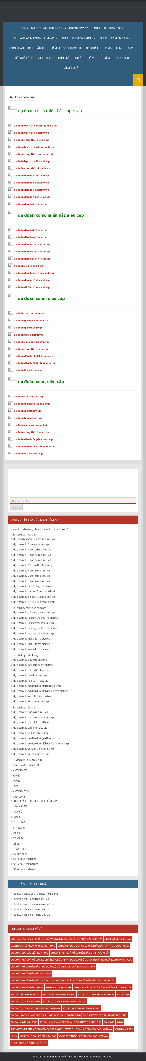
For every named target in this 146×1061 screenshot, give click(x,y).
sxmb (119, 1022)
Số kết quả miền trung (25, 863)
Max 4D (17, 816)
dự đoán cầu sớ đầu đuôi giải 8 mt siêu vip (37, 685)
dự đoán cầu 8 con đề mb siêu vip (32, 559)
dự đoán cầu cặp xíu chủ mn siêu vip (33, 717)
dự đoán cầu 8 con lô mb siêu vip (31, 581)
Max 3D (17, 811)
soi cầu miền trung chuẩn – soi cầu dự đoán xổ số (54, 28)
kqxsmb (78, 987)
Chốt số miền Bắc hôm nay (86, 938)
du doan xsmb (120, 945)
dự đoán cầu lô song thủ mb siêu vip (33, 633)
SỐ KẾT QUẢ (71, 67)
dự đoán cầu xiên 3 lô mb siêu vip (31, 643)
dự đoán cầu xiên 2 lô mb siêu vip (31, 638)
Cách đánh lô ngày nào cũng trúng (33, 945)
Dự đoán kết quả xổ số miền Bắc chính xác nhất (80, 952)
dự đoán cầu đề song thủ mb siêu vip (34, 612)
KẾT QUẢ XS (92, 48)
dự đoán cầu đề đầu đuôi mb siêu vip (34, 601)
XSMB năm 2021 (123, 1029)
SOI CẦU (78, 57)
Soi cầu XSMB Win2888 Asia (56, 1022)
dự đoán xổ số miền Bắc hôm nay (31, 973)
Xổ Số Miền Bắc (68, 1036)
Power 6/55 (20, 822)
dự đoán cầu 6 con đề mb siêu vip (32, 554)
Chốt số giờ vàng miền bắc (51, 938)
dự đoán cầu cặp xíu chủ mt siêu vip (33, 664)
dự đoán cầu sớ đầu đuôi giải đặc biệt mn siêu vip (41, 743)
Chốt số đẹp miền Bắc (118, 938)
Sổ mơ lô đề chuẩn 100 (66, 48)
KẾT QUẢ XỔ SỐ (23, 57)
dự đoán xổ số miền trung (27, 987)
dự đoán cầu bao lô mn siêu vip (30, 711)
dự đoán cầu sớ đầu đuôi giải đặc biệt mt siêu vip (40, 690)
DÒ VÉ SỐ (93, 57)
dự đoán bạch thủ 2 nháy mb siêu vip (34, 538)
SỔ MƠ (107, 57)
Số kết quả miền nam (25, 869)
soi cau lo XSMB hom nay (26, 994)
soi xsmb (109, 1022)
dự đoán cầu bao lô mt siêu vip (30, 659)
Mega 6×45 (20, 806)
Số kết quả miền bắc (24, 858)
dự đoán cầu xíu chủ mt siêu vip (31, 701)
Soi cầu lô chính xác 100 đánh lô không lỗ (37, 1015)
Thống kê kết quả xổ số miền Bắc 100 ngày (37, 1029)
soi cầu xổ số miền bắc (87, 1022)
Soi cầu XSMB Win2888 (24, 1022)
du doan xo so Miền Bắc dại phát (90, 945)
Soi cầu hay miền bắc (107, 28)
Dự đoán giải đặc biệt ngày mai (29, 952)
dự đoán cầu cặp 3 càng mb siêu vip (33, 586)
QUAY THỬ (122, 57)
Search (16, 507)
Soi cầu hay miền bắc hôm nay (34, 38)
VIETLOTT (44, 57)
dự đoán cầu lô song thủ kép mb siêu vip (35, 628)
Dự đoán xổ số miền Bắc (25, 966)
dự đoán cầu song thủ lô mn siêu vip (33, 748)
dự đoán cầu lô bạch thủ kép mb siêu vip (35, 617)
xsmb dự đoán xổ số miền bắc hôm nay (88, 1029)
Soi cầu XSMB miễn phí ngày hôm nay (105, 1015)
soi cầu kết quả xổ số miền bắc (81, 1008)
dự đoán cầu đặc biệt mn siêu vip (31, 722)
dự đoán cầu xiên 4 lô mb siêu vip (31, 649)
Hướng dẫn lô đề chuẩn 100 (27, 48)
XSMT (131, 48)
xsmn (14, 1036)
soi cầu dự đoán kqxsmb (25, 1001)
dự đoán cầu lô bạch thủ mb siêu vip (33, 622)
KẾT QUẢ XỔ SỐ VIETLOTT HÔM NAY (35, 801)
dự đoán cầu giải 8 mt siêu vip (30, 675)
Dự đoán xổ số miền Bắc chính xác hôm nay (68, 966)
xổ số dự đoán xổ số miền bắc (38, 1036)
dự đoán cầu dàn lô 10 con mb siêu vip (34, 591)
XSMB (108, 48)
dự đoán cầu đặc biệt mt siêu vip (31, 670)
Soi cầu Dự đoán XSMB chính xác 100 (64, 1001)
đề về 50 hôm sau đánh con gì (29, 1043)
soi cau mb (123, 994)
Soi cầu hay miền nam (113, 38)
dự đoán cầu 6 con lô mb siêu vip (31, 575)
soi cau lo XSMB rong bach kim (95, 994)
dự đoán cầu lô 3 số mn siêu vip (31, 732)
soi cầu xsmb (73, 1015)
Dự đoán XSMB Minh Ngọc (116, 959)
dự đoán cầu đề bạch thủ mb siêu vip (34, 596)
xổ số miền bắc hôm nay (93, 1036)
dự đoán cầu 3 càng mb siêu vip (31, 544)
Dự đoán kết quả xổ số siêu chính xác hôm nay (39, 959)
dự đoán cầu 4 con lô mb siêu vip (31, 570)
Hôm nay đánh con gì (58, 987)
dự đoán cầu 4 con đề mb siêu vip (32, 549)
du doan (63, 945)
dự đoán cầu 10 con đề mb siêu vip (33, 565)
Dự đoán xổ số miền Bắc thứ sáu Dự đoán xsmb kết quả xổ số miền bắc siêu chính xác (63, 980)
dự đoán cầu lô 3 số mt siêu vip (30, 680)
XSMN (119, 48)
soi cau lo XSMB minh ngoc (59, 994)
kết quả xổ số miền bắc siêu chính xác (108, 987)
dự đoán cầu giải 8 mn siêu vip (30, 727)
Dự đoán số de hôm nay (84, 959)
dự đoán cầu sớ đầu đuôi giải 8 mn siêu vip (37, 738)
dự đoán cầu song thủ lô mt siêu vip (33, 696)
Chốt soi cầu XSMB (22, 938)
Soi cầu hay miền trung (77, 38)
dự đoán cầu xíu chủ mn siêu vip (31, 753)
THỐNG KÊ (62, 57)
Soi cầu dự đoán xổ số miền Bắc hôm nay (35, 1008)
